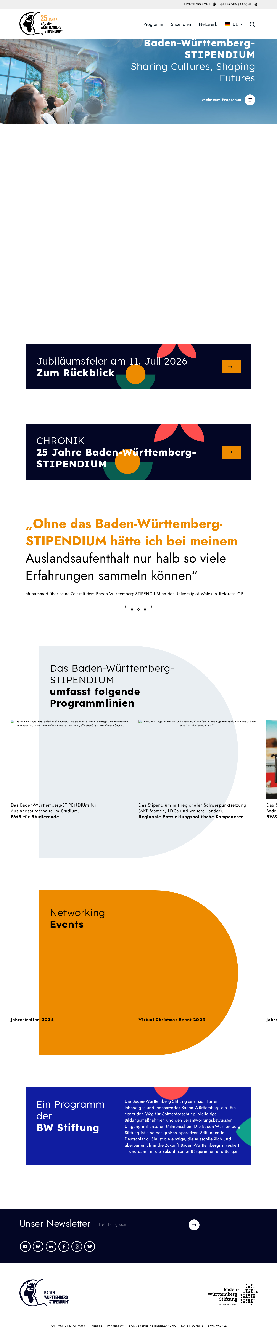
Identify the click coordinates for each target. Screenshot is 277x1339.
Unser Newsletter (54, 1224)
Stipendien (181, 24)
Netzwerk (208, 24)
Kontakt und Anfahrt (68, 1325)
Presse (97, 1325)
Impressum (115, 1325)
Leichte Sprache (196, 4)
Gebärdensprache (236, 4)
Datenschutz (192, 1325)
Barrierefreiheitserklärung (153, 1325)
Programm (153, 24)
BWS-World (217, 1325)
